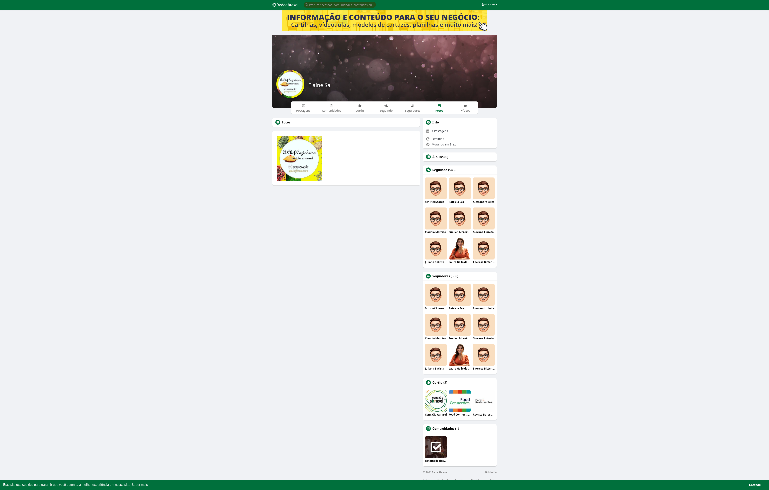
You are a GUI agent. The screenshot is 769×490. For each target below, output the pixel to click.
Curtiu (437, 382)
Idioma (492, 472)
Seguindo (439, 169)
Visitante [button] (489, 4)
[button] (339, 4)
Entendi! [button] (755, 484)
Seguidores (441, 276)
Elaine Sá (319, 85)
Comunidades (443, 428)
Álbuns (438, 156)
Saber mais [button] (140, 484)
